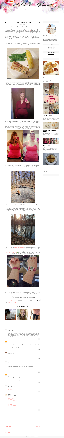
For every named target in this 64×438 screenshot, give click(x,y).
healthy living (10, 302)
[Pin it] (39, 300)
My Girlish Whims (32, 5)
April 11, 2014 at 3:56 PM (11, 362)
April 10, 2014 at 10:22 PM (11, 353)
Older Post (37, 426)
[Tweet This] (34, 300)
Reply (39, 339)
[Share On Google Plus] (37, 300)
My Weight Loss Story (47, 145)
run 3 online (10, 389)
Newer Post (8, 426)
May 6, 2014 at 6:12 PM (10, 376)
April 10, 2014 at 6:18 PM (11, 330)
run (8, 385)
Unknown (9, 329)
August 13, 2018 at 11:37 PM (11, 386)
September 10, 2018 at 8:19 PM (12, 395)
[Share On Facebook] (36, 300)
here (27, 30)
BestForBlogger (37, 436)
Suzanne (9, 361)
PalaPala (9, 394)
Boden (9, 374)
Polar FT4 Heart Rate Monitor (19, 247)
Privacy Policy (7, 432)
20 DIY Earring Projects (47, 115)
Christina (9, 352)
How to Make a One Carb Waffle (49, 166)
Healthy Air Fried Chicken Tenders (49, 76)
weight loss (16, 302)
